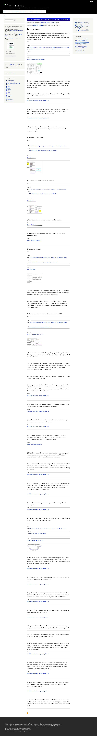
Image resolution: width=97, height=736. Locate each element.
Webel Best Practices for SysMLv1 (81, 43)
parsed (22, 724)
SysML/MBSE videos (80, 26)
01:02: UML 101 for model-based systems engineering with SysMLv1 (43, 150)
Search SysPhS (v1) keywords (80, 49)
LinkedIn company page (83, 27)
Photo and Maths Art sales (84, 30)
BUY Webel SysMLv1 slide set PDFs (83, 25)
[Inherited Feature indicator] (34, 174)
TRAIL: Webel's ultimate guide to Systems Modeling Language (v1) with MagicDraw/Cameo (48, 146)
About (9, 12)
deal (16, 30)
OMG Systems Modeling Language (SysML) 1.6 (38, 100)
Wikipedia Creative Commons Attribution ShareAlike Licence (50, 725)
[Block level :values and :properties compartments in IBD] (34, 347)
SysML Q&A (26, 12)
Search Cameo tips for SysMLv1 (81, 46)
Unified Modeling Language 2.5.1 (34, 224)
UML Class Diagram (31, 157)
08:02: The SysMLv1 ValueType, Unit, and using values (40, 327)
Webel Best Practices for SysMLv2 (81, 39)
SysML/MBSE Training (17, 12)
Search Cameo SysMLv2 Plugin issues (82, 41)
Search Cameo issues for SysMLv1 (81, 44)
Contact (43, 12)
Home (5, 12)
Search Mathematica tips (79, 50)
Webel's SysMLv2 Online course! (82, 22)
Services (32, 12)
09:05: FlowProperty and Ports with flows (37, 533)
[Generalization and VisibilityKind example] (34, 214)
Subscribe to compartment (27, 713)
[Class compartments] (34, 284)
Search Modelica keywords (80, 52)
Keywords (38, 12)
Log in (91, 1)
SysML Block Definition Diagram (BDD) (36, 59)
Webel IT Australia (16, 5)
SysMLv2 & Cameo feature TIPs (81, 40)
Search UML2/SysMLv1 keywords (81, 47)
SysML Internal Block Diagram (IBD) (35, 334)
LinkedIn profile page (84, 29)
